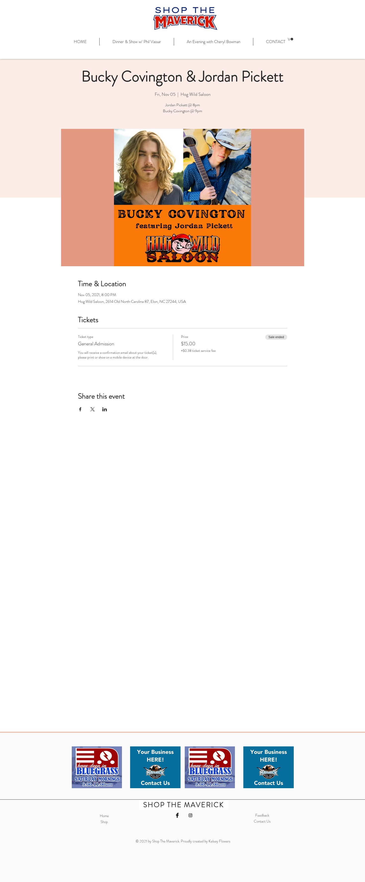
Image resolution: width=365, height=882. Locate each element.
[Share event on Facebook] (80, 409)
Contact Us (262, 821)
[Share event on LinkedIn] (104, 409)
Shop (104, 822)
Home (104, 816)
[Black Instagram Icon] (190, 815)
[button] (291, 39)
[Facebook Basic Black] (177, 815)
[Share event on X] (92, 409)
